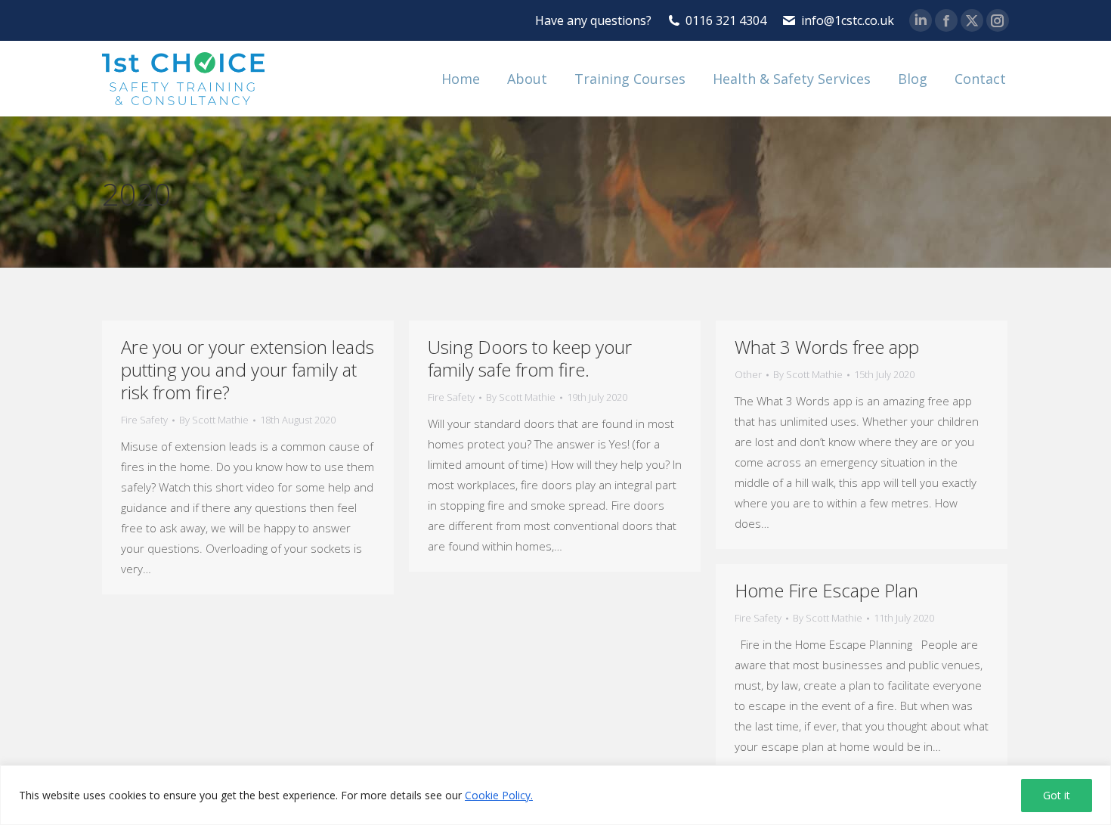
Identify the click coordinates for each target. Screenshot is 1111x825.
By (214, 419)
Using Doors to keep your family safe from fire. (530, 358)
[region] (555, 795)
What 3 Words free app (827, 346)
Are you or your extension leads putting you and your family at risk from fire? (247, 369)
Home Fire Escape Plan (826, 590)
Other (748, 374)
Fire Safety (144, 419)
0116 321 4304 (725, 20)
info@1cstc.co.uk (847, 20)
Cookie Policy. (499, 795)
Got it (1056, 795)
